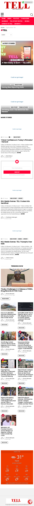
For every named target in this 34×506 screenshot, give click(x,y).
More (19, 153)
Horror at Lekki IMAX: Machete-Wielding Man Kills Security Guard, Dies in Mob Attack (8, 315)
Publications (23, 107)
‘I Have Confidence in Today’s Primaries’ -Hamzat (17, 141)
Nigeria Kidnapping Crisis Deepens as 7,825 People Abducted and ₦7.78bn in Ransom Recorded (8, 401)
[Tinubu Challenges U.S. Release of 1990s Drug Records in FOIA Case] (17, 278)
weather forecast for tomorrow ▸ (17, 483)
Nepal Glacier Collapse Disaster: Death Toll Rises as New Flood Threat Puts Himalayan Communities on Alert (25, 373)
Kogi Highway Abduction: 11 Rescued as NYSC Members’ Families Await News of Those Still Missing (8, 373)
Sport (20, 198)
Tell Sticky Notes (16, 21)
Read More (5, 298)
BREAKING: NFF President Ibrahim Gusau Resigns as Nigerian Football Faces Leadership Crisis (7, 431)
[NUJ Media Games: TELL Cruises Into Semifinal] (17, 190)
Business (5, 21)
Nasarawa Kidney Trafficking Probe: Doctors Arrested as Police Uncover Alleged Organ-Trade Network (25, 345)
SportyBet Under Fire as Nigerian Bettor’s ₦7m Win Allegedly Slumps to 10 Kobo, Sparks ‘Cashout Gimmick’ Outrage (25, 317)
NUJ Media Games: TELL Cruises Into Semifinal (15, 202)
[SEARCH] (31, 15)
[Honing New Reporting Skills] (17, 77)
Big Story (15, 60)
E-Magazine (25, 18)
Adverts (17, 24)
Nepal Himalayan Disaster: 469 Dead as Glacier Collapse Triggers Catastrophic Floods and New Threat (25, 401)
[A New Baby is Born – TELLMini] (17, 53)
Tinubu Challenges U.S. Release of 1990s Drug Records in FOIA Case (17, 290)
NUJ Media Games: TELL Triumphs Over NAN (16, 243)
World (27, 21)
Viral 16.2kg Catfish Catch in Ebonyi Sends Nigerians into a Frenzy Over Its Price (8, 344)
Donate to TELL (7, 24)
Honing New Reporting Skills (13, 87)
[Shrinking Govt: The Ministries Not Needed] (17, 102)
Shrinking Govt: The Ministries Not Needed (15, 111)
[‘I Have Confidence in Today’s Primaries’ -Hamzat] (17, 129)
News (9, 18)
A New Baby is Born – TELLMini (16, 62)
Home (3, 18)
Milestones (18, 85)
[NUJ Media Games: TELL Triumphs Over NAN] (17, 231)
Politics (16, 18)
